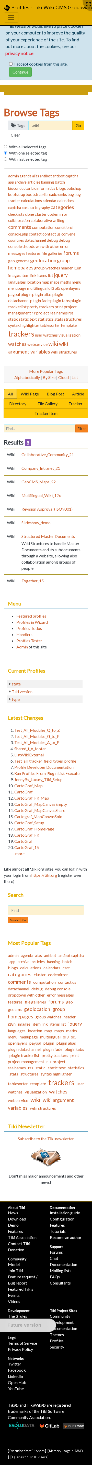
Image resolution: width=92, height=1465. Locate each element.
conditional (64, 227)
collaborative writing (47, 220)
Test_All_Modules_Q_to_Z (37, 730)
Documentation (62, 1207)
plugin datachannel (24, 1049)
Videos (14, 1301)
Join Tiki (15, 1270)
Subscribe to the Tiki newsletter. (46, 1138)
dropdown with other (40, 246)
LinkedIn (15, 1376)
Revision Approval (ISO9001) (47, 509)
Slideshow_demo (36, 522)
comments (19, 227)
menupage (17, 288)
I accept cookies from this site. (40, 63)
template (69, 325)
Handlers (24, 634)
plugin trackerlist (24, 1055)
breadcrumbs (56, 194)
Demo (13, 1225)
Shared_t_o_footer (30, 748)
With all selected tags (28, 146)
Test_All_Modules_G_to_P (37, 736)
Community (17, 1259)
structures (73, 318)
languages (17, 281)
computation (43, 227)
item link (29, 275)
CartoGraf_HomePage (34, 828)
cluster (41, 214)
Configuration (62, 1218)
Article (78, 393)
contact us (51, 233)
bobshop (74, 188)
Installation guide (65, 1212)
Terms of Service (22, 1343)
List (75, 377)
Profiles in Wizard (32, 622)
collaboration (19, 220)
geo (11, 260)
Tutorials (58, 1231)
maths (65, 281)
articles (33, 181)
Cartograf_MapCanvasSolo (38, 816)
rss (71, 312)
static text (28, 318)
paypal (14, 294)
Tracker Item (45, 413)
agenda (25, 176)
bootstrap (16, 194)
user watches (46, 334)
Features (15, 1231)
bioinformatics (43, 188)
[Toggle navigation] (11, 90)
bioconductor (19, 188)
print (59, 306)
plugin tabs (60, 300)
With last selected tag (28, 159)
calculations (31, 200)
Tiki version (22, 691)
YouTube (16, 1388)
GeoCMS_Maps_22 (38, 481)
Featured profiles (31, 615)
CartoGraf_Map (28, 785)
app (11, 182)
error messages (60, 994)
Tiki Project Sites (63, 1310)
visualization (69, 334)
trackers (21, 333)
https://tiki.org (44, 875)
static (13, 318)
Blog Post (55, 393)
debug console (58, 988)
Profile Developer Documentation (44, 767)
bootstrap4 (35, 194)
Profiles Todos (29, 628)
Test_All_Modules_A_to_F (36, 742)
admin (13, 175)
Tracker (75, 403)
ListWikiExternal (29, 754)
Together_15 (32, 580)
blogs (61, 188)
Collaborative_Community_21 (47, 454)
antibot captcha (65, 176)
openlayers (70, 288)
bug (71, 194)
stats (58, 318)
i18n (77, 267)
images (14, 275)
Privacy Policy (20, 1349)
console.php (18, 234)
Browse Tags (32, 112)
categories (62, 207)
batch (60, 181)
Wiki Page (30, 393)
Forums (56, 1252)
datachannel (35, 240)
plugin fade (40, 300)
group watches (47, 267)
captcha (14, 207)
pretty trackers (40, 306)
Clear (15, 134)
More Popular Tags (46, 371)
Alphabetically (27, 377)
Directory (17, 403)
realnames (59, 312)
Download (17, 1218)
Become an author (66, 1237)
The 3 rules (17, 1316)
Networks (16, 1358)
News (13, 1212)
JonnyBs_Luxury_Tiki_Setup (38, 779)
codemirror (57, 214)
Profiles (57, 1340)
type (16, 699)
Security (57, 1346)
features (33, 253)
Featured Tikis (20, 1289)
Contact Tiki (19, 1243)
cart (25, 207)
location (34, 281)
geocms (22, 260)
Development (19, 1310)
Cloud (63, 377)
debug (52, 240)
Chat (54, 1258)
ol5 (57, 288)
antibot (46, 176)
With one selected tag (28, 152)
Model (14, 1264)
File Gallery (47, 403)
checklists (16, 214)
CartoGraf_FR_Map (31, 797)
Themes (57, 1334)
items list (45, 275)
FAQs (55, 1276)
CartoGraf (23, 791)
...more (19, 853)
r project (41, 312)
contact (35, 234)
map (45, 281)
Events (14, 1295)
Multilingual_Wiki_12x (41, 495)
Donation (16, 1249)
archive (21, 182)
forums (71, 253)
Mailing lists (60, 1270)
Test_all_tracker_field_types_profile (45, 760)
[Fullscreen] (88, 4)
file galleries (52, 253)
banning (47, 182)
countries (16, 240)
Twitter (14, 1363)
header (67, 267)
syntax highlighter (23, 325)
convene (68, 234)
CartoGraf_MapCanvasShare (39, 810)
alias (35, 176)
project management (26, 1061)
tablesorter (50, 325)
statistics (46, 318)
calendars (65, 200)
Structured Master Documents (48, 536)
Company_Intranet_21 (40, 468)
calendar (49, 200)
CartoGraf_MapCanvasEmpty (40, 804)
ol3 (51, 288)
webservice (37, 344)
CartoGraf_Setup (29, 822)
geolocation (43, 260)
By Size (49, 377)
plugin (26, 294)
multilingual (37, 288)
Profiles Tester (29, 640)
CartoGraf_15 (26, 847)
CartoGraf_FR (26, 835)
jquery (61, 275)
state (16, 683)
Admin (22, 646)
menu (76, 281)
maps (55, 281)
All (10, 393)
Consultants (60, 1282)
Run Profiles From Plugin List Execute (46, 773)
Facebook (17, 1370)
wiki (53, 343)
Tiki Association (22, 1237)
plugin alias (42, 294)
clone (29, 214)
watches (17, 344)
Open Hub (17, 1382)
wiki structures (64, 351)
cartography (40, 207)
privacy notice (19, 53)
